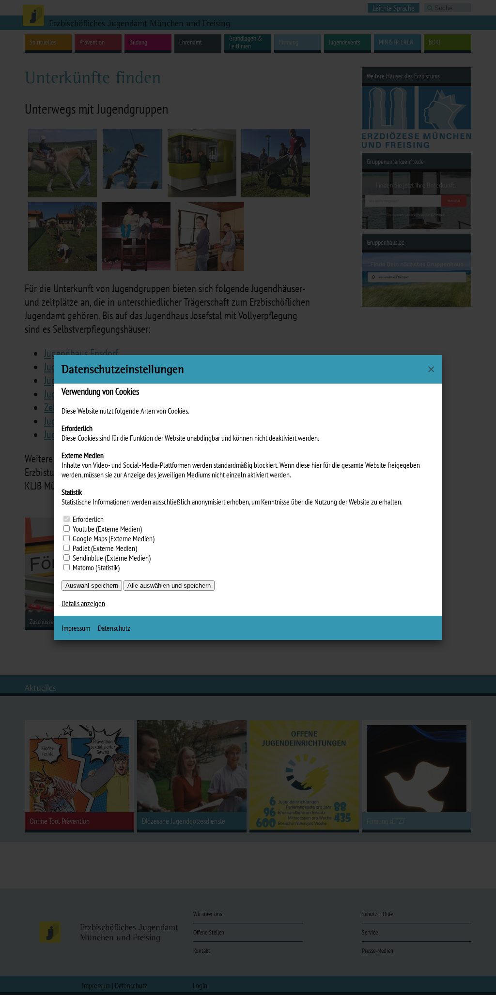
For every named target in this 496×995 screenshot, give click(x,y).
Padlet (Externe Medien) (105, 548)
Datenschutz (114, 628)
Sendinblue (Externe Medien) (112, 558)
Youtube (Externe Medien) (107, 529)
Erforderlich (88, 519)
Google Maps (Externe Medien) (114, 538)
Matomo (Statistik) (96, 567)
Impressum (76, 628)
